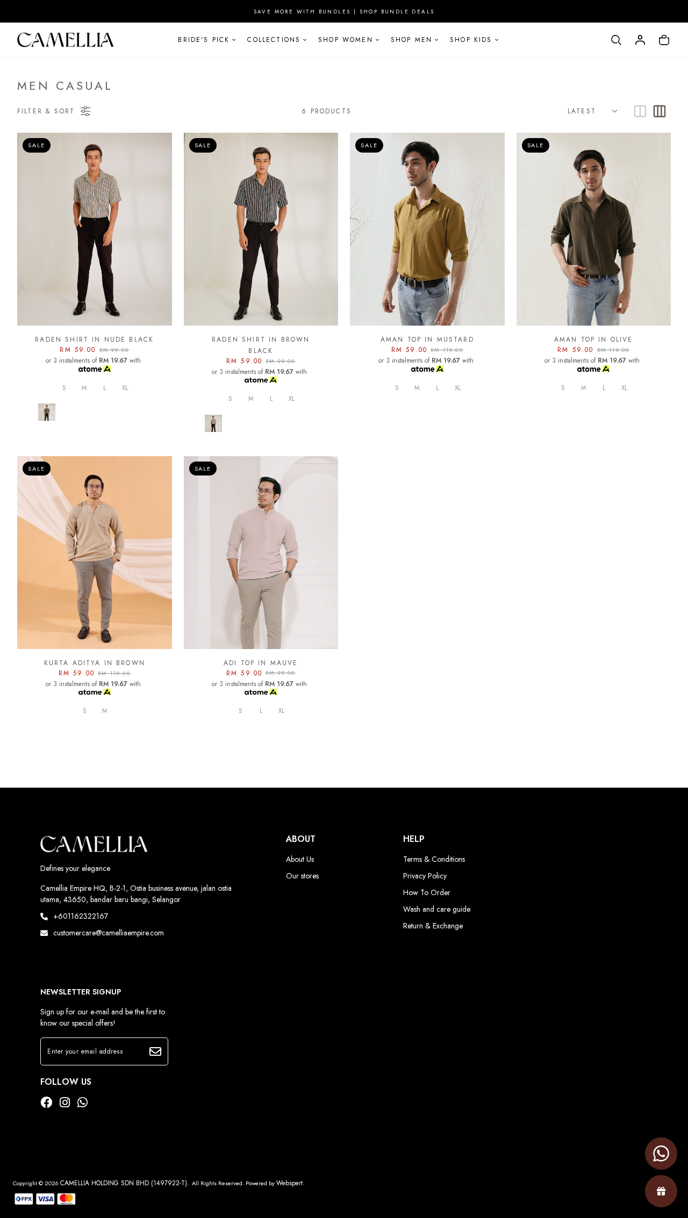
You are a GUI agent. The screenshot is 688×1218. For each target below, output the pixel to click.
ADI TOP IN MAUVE (261, 663)
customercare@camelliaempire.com (108, 932)
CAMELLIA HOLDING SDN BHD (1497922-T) (123, 1183)
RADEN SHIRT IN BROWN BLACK (261, 345)
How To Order (426, 892)
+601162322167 (80, 916)
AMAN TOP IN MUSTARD (427, 339)
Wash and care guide (436, 909)
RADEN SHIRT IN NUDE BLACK (94, 339)
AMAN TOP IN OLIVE (593, 339)
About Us (300, 859)
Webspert (289, 1183)
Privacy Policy (425, 875)
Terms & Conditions (434, 859)
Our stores (302, 875)
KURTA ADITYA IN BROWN (94, 663)
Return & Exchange (433, 925)
